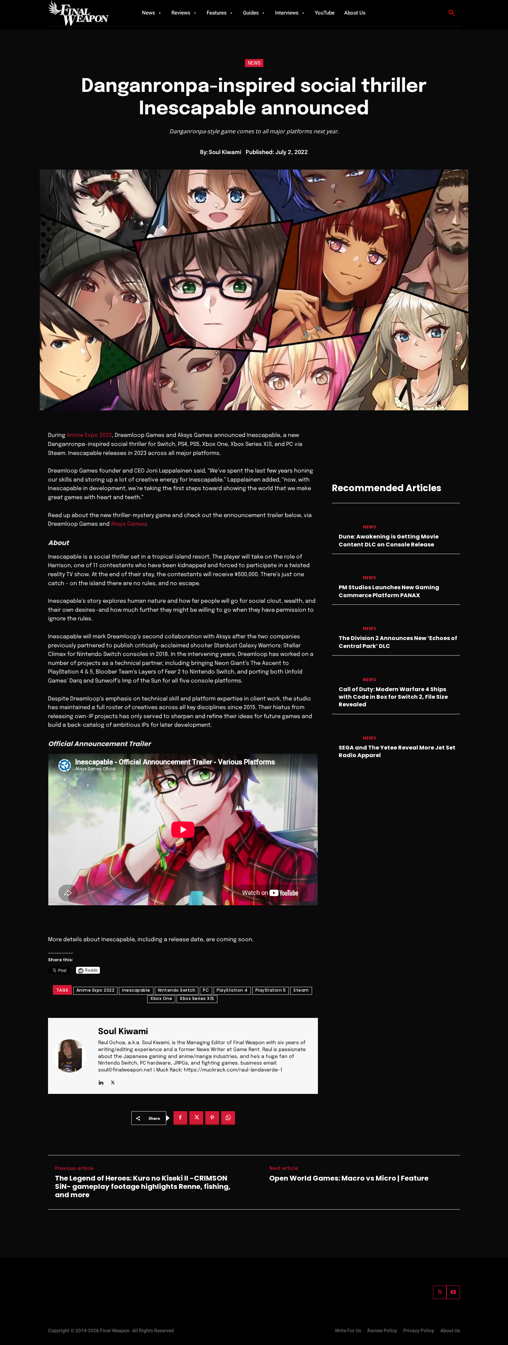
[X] (112, 1081)
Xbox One (161, 998)
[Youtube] (453, 1292)
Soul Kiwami (225, 152)
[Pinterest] (212, 1118)
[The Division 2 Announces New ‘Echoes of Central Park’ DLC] (344, 622)
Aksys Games (128, 524)
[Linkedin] (100, 1081)
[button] (451, 13)
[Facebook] (180, 1118)
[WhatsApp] (228, 1118)
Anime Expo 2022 (89, 435)
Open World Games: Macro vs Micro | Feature (349, 1178)
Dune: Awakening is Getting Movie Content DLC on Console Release (389, 540)
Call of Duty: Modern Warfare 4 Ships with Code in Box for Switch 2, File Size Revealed (393, 697)
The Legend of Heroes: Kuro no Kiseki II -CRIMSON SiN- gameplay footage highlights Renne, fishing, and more (143, 1186)
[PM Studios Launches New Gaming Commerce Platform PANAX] (344, 571)
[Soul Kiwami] (74, 1056)
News (254, 63)
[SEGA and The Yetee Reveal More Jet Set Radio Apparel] (344, 731)
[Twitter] (439, 1292)
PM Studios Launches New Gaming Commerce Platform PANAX (389, 591)
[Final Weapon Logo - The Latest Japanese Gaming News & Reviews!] (86, 13)
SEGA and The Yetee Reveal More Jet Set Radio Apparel (397, 751)
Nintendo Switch (177, 990)
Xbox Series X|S (197, 998)
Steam (301, 990)
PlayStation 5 (270, 990)
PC (206, 990)
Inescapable (136, 990)
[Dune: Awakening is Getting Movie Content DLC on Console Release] (344, 520)
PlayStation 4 (232, 990)
